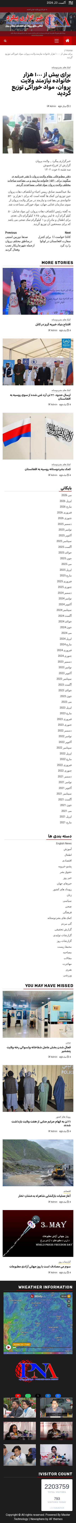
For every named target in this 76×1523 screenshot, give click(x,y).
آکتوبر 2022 (65, 742)
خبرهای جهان (64, 883)
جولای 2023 (65, 690)
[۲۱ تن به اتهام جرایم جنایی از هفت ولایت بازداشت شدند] (38, 1088)
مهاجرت (67, 963)
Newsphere (37, 1519)
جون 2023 (66, 696)
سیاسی (67, 900)
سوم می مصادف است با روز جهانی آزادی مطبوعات (40, 1266)
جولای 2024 (65, 621)
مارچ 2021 (66, 822)
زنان (69, 895)
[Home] (67, 40)
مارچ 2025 (66, 575)
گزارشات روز (64, 941)
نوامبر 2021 (65, 782)
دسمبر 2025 (65, 524)
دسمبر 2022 (65, 730)
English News (64, 843)
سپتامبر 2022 (64, 747)
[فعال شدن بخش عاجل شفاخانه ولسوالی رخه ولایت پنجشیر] (38, 1014)
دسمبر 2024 (65, 592)
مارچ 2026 (66, 506)
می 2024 (67, 633)
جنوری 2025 (65, 587)
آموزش (68, 849)
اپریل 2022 (66, 753)
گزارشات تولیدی (62, 935)
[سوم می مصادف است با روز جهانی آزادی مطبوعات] (38, 1233)
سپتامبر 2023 (64, 678)
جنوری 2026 (65, 518)
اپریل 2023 (66, 707)
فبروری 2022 (64, 765)
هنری (69, 969)
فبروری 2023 (64, 719)
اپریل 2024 (66, 638)
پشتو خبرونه (65, 866)
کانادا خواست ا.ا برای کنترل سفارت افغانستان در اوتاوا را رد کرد (54, 239)
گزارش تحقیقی (63, 929)
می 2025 (67, 564)
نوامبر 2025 (65, 529)
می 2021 (67, 811)
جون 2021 (66, 805)
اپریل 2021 (66, 816)
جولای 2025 (65, 552)
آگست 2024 (65, 615)
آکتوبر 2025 (65, 535)
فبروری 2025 (64, 581)
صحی (68, 906)
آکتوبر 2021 (65, 788)
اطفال (68, 855)
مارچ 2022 (66, 759)
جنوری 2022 (65, 770)
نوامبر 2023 (65, 667)
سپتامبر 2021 (64, 793)
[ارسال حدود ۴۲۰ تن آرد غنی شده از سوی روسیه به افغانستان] (38, 362)
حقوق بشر (66, 872)
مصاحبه (67, 952)
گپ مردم (66, 923)
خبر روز (67, 877)
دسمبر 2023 (65, 661)
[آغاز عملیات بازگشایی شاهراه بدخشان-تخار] (38, 1162)
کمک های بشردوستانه (61, 67)
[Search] (5, 40)
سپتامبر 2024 (64, 610)
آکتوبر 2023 (65, 673)
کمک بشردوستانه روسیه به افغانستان (48, 469)
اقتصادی (67, 860)
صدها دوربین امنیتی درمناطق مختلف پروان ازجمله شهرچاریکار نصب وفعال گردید (19, 241)
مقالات (68, 958)
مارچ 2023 (66, 713)
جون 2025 (66, 558)
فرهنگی (67, 912)
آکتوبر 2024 (65, 604)
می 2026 (67, 495)
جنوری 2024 (65, 655)
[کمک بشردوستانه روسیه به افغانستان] (38, 436)
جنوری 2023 (65, 724)
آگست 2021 (65, 799)
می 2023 (67, 701)
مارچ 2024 (66, 644)
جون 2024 (66, 627)
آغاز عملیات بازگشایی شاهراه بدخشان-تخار (44, 1196)
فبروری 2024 (64, 650)
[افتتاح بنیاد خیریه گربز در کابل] (38, 291)
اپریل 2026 (66, 501)
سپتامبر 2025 (64, 541)
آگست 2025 (65, 547)
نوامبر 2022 (65, 736)
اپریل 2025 (66, 569)
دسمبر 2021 (65, 776)
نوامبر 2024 (65, 598)
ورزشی (67, 975)
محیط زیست (64, 946)
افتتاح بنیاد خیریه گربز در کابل (53, 324)
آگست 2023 (65, 684)
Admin (53, 106)
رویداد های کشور (62, 889)
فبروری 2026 (64, 512)
